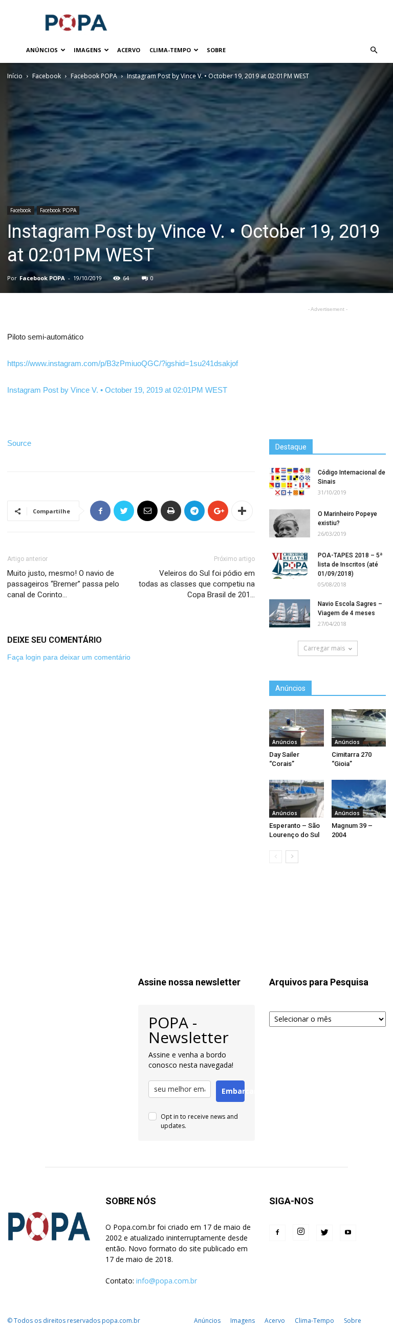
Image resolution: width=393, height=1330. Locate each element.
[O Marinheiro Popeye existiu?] (289, 523)
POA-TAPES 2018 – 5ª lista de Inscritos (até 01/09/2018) (350, 564)
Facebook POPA (94, 76)
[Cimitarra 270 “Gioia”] (359, 728)
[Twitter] (324, 1233)
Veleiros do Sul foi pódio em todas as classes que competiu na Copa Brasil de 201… (197, 584)
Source (19, 443)
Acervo (128, 50)
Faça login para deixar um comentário (68, 657)
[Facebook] (277, 1233)
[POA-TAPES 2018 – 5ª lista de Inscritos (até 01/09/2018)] (289, 565)
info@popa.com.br (166, 1281)
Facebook (46, 76)
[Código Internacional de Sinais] (289, 482)
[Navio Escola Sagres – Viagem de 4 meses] (289, 613)
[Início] (14, 50)
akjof (122, 363)
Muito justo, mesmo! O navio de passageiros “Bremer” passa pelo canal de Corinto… (63, 584)
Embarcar (233, 1091)
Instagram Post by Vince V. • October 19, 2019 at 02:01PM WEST (117, 390)
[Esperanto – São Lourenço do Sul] (296, 798)
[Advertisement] (265, 22)
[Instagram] (301, 1232)
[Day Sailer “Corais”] (296, 728)
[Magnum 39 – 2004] (359, 798)
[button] (373, 50)
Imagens (87, 50)
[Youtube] (348, 1233)
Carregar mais (324, 648)
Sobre (216, 50)
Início (15, 76)
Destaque (291, 447)
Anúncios (42, 50)
